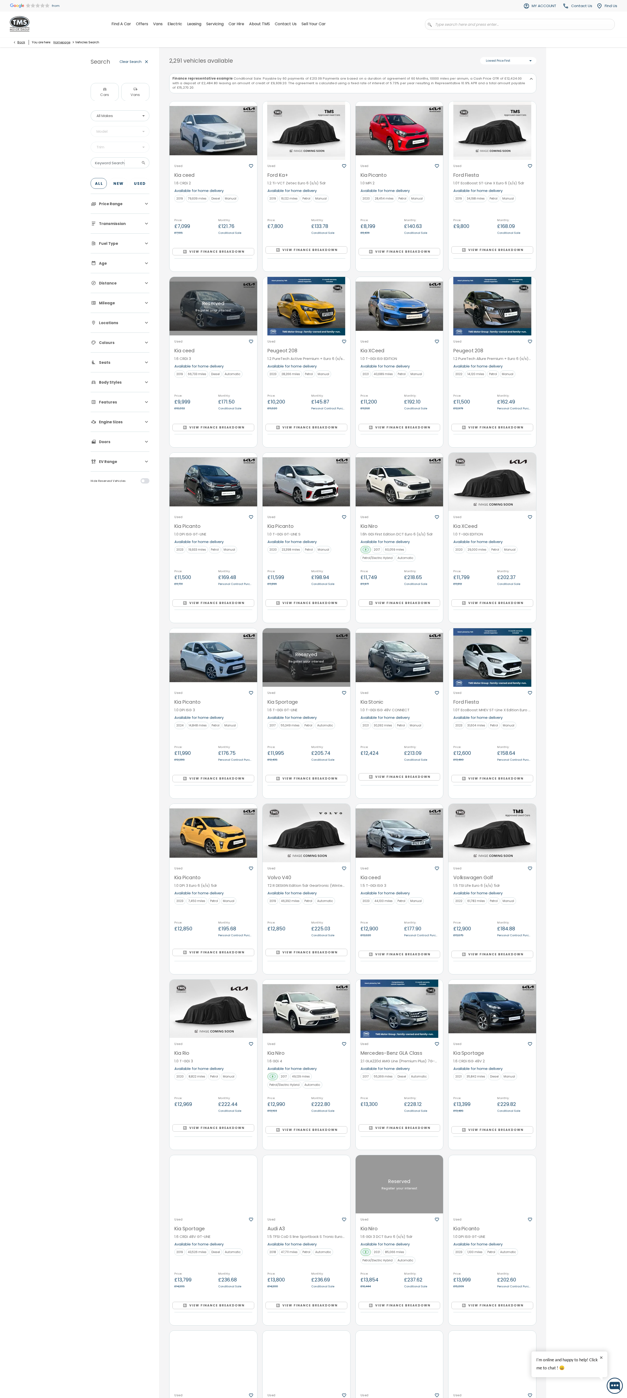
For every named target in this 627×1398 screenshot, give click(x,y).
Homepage (61, 42)
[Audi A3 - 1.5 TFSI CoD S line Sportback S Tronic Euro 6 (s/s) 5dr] (306, 1184)
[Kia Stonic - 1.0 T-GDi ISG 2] (492, 1360)
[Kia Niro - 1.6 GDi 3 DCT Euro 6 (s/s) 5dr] (399, 1184)
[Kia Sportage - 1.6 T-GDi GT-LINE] (306, 657)
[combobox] (120, 115)
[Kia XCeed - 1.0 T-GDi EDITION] (492, 482)
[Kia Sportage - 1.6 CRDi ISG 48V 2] (492, 1009)
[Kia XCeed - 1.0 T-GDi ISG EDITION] (399, 306)
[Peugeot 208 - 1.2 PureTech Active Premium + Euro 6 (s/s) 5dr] (306, 306)
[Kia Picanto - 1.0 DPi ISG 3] (213, 657)
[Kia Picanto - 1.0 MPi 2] (399, 130)
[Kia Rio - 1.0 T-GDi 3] (213, 1009)
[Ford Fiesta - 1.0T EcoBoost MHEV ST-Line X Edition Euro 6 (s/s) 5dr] (492, 657)
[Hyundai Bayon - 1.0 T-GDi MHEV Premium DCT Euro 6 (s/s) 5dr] (399, 1360)
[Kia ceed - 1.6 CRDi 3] (213, 306)
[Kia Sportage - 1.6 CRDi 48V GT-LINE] (213, 1184)
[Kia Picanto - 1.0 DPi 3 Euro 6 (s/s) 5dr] (213, 833)
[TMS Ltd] (19, 23)
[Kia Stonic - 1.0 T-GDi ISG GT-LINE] (213, 1360)
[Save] (251, 166)
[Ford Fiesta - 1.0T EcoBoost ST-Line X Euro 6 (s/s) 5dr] (492, 130)
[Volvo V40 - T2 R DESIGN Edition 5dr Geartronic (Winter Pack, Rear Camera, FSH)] (306, 833)
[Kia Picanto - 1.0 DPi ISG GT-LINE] (213, 482)
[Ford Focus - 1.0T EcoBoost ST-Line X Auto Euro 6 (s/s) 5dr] (306, 1360)
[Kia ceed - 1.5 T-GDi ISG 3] (399, 833)
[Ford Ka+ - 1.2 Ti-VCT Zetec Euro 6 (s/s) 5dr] (306, 130)
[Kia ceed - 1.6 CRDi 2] (213, 130)
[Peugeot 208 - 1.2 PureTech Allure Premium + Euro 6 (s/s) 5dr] (492, 306)
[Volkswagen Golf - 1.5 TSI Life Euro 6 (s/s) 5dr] (492, 833)
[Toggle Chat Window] (614, 1385)
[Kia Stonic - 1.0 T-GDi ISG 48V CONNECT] (399, 657)
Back (21, 42)
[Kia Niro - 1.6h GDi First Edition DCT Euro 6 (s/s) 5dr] (399, 482)
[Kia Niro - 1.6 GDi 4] (306, 1009)
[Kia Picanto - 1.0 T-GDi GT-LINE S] (306, 482)
